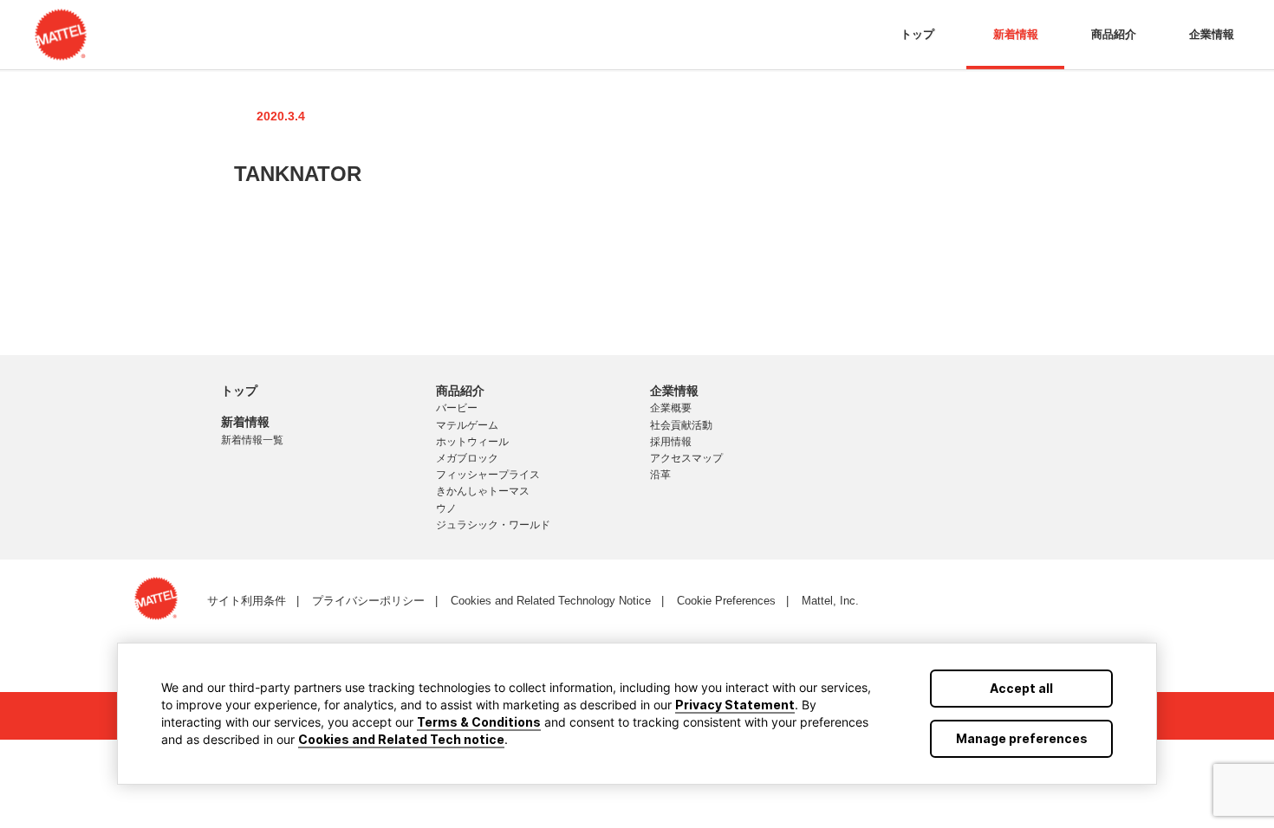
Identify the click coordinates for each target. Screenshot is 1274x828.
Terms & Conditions (479, 722)
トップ (917, 34)
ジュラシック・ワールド (493, 525)
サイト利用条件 (246, 600)
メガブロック (467, 458)
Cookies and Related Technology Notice (551, 600)
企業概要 (671, 408)
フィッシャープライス (488, 475)
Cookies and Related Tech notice (401, 739)
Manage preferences (1022, 738)
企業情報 (1211, 34)
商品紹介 (1113, 34)
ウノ (446, 508)
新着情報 (1015, 34)
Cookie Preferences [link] (726, 600)
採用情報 (671, 442)
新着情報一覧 (252, 440)
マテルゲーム (467, 425)
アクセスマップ (686, 458)
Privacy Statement (735, 704)
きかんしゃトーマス (483, 491)
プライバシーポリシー (368, 600)
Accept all (1021, 688)
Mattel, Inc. (830, 600)
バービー (457, 408)
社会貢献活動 (681, 425)
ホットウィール (472, 442)
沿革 (660, 475)
